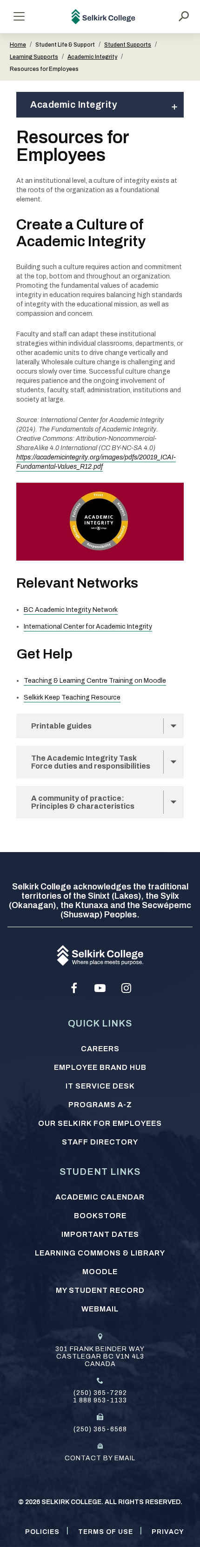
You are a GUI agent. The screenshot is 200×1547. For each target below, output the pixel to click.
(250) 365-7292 (100, 1392)
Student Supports (127, 45)
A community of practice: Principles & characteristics (82, 802)
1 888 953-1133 (100, 1400)
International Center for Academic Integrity (88, 626)
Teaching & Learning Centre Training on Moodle (95, 680)
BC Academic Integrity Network (71, 609)
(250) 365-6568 (100, 1429)
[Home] (103, 16)
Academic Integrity (92, 57)
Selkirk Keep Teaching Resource (72, 697)
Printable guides (61, 726)
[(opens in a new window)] (74, 988)
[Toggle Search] (183, 16)
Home (18, 45)
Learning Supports (34, 57)
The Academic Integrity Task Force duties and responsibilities (90, 762)
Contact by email (100, 1458)
